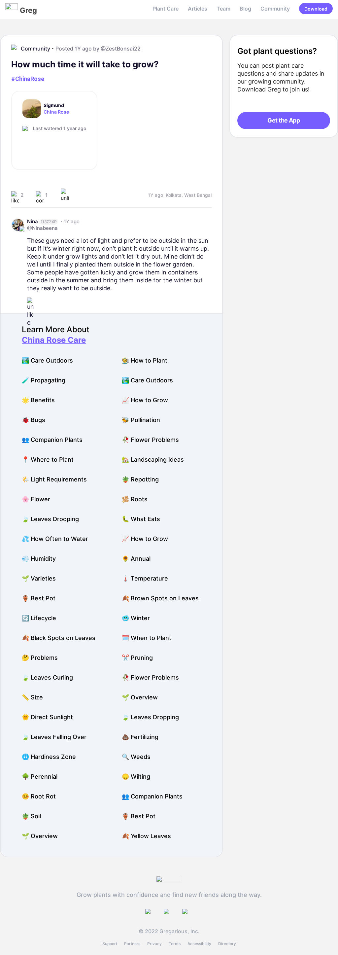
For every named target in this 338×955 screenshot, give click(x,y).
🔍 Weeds (136, 756)
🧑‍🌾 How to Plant (144, 360)
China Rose (56, 112)
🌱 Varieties (39, 578)
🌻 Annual (136, 558)
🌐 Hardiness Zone (49, 756)
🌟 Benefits (38, 400)
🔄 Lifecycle (39, 618)
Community (275, 8)
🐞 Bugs (33, 419)
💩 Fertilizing (140, 736)
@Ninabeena (42, 228)
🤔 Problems (40, 657)
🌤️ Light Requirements (54, 479)
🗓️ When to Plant (146, 637)
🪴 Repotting (140, 479)
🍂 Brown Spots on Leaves (160, 598)
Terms (175, 943)
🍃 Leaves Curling (47, 677)
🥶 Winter (136, 618)
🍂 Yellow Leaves (146, 835)
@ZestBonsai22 (121, 48)
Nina (32, 221)
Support (109, 943)
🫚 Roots (135, 499)
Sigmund (54, 105)
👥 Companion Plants (52, 439)
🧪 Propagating (43, 380)
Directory (227, 943)
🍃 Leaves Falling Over (54, 736)
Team (223, 8)
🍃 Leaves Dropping (150, 717)
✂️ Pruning (137, 657)
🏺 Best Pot (38, 598)
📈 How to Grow (145, 400)
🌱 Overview (140, 697)
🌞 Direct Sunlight (47, 717)
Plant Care (165, 8)
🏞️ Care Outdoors (47, 360)
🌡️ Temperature (145, 578)
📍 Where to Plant (48, 459)
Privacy (154, 943)
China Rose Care (54, 340)
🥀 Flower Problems (150, 439)
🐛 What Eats (141, 518)
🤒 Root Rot (39, 796)
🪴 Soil (31, 816)
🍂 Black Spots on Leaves (58, 637)
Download (315, 9)
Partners (132, 943)
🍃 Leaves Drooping (50, 518)
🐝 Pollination (141, 419)
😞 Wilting (136, 776)
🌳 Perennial (39, 776)
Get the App (283, 120)
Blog (245, 8)
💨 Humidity (39, 558)
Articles (197, 8)
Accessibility (199, 943)
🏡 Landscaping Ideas (153, 459)
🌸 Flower (36, 499)
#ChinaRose (27, 78)
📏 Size (32, 697)
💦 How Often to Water (55, 538)
